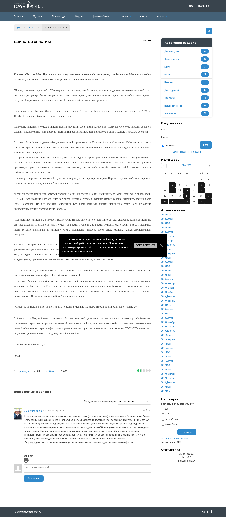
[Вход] (26, 460)
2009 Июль (166, 275)
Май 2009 (186, 165)
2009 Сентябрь (168, 283)
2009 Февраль (168, 253)
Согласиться (145, 245)
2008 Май (165, 223)
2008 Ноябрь (167, 240)
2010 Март (166, 305)
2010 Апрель (167, 309)
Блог (31, 27)
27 (180, 201)
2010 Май (165, 313)
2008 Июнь (166, 227)
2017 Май (165, 391)
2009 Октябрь (167, 287)
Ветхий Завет (171, 419)
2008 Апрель (167, 219)
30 (201, 201)
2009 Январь (167, 249)
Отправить (33, 478)
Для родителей (171, 90)
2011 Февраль (168, 339)
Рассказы (169, 74)
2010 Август (167, 318)
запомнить (170, 145)
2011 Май (165, 352)
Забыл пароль (180, 151)
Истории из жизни (173, 105)
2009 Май (165, 266)
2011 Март (166, 343)
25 (165, 201)
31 (209, 201)
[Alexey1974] (18, 414)
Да (166, 408)
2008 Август (167, 232)
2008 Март (166, 214)
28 (187, 201)
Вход (191, 6)
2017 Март (166, 386)
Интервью (169, 82)
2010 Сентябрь (168, 322)
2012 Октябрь (167, 378)
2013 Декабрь (168, 382)
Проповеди (23, 371)
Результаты (167, 438)
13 (179, 190)
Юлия (51, 371)
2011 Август (167, 361)
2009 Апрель (167, 262)
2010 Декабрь (168, 330)
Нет (167, 414)
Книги (167, 67)
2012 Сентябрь (168, 374)
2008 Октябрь (167, 236)
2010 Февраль (168, 300)
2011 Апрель (167, 348)
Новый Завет (171, 424)
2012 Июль (166, 369)
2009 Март (166, 257)
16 (201, 190)
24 (209, 196)
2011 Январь (167, 335)
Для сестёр (170, 98)
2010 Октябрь (167, 326)
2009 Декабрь (168, 296)
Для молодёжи (171, 51)
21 (187, 196)
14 (187, 190)
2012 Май (165, 365)
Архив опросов (181, 438)
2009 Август (167, 279)
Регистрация (203, 6)
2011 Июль (166, 356)
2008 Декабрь (168, 244)
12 (172, 190)
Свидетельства (171, 59)
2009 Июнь (166, 270)
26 (172, 201)
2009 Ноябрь (167, 292)
